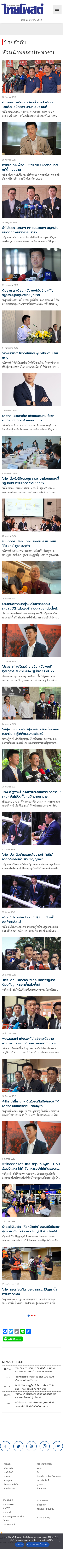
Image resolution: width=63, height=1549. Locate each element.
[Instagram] (45, 1446)
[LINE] (58, 1446)
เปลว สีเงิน (9, 1468)
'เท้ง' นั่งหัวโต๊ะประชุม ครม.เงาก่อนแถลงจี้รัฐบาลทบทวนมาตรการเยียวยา (30, 480)
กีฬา (38, 1472)
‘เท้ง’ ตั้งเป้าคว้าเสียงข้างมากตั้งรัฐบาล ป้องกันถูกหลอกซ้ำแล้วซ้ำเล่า (28, 982)
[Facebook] (5, 1446)
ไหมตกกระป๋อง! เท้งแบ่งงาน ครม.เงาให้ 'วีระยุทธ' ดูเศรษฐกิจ (29, 543)
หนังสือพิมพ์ (9, 1488)
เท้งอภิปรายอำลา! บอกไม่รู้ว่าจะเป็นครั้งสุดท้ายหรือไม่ (28, 919)
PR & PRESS (42, 1500)
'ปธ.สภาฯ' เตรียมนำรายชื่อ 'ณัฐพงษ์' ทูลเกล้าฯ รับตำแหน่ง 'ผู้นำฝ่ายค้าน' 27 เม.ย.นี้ (28, 671)
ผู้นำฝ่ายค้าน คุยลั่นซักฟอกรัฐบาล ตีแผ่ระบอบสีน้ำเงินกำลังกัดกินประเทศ (34, 1404)
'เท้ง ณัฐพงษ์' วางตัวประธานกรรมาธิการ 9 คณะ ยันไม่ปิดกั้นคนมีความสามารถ (31, 794)
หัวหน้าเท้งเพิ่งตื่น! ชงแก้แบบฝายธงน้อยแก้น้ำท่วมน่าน (30, 167)
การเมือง (8, 1464)
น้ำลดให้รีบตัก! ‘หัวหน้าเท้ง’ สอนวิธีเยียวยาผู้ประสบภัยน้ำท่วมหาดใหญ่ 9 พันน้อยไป (31, 1229)
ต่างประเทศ (8, 1500)
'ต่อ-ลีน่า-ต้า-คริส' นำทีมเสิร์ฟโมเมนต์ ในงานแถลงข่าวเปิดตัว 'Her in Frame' (35, 1369)
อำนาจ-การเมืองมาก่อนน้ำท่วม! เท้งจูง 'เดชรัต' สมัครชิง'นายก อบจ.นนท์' (28, 104)
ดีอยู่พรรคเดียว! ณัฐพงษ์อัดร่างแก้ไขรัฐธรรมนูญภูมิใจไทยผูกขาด (27, 292)
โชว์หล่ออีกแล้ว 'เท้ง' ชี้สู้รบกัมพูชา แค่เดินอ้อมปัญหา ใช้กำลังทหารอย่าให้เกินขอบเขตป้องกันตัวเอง (31, 1169)
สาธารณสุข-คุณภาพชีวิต (14, 1516)
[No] (59, 1541)
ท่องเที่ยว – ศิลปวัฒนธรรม (49, 1476)
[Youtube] (31, 1446)
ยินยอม (19, 1544)
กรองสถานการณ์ (44, 1464)
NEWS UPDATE (13, 1362)
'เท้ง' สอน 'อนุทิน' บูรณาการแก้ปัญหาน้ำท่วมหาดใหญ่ (29, 1291)
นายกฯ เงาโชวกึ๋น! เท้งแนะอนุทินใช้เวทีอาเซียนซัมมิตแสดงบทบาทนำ (28, 418)
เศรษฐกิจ (8, 1480)
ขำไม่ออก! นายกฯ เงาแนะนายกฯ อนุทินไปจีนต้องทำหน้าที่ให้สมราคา (30, 230)
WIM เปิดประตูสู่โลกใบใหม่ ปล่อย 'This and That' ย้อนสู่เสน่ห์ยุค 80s (34, 1387)
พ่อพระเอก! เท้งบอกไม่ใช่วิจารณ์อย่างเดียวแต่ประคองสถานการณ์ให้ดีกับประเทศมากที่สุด (31, 1043)
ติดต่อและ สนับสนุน (45, 1508)
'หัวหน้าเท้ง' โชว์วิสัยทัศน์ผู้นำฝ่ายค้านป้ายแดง (30, 355)
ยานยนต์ (7, 1512)
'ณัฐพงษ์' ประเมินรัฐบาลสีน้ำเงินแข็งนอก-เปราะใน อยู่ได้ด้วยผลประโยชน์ (30, 731)
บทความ (7, 1476)
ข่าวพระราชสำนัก (11, 1484)
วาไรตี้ (39, 1468)
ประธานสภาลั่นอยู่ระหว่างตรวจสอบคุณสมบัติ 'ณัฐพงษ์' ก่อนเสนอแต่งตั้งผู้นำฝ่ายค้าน (31, 608)
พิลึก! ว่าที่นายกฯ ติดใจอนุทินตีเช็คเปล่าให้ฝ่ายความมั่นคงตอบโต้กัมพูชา (30, 1103)
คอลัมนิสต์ (8, 1472)
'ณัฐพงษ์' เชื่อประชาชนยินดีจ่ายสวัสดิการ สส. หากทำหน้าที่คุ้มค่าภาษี (35, 1395)
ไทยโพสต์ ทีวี (9, 1524)
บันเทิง (6, 1520)
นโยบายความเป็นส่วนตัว (37, 1544)
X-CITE (6, 1508)
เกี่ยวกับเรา (41, 1504)
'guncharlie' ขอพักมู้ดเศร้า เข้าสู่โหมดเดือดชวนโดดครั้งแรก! (34, 1378)
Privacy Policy (44, 1517)
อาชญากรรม (8, 1504)
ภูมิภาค (40, 1484)
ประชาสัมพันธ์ (43, 1480)
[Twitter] (18, 1446)
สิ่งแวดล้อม (42, 1488)
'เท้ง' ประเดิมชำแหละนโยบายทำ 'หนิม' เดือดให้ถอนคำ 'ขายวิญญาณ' (27, 857)
